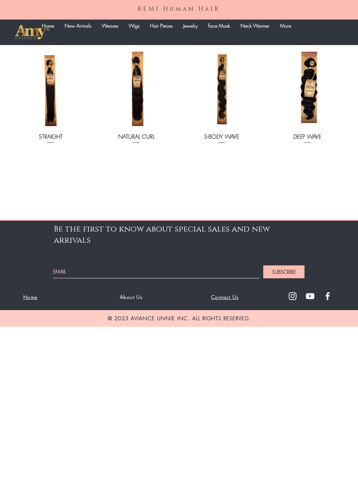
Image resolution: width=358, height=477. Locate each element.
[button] (109, 25)
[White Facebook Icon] (327, 296)
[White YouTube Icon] (310, 296)
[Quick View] (51, 88)
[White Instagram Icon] (292, 296)
